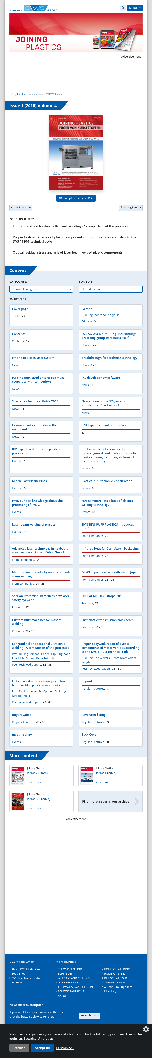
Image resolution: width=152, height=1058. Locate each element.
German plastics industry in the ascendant (34, 427)
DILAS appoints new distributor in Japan (110, 572)
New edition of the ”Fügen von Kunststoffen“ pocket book (103, 403)
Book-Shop (18, 973)
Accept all (42, 1048)
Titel (15, 316)
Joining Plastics (17, 94)
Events (16, 460)
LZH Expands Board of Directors (104, 425)
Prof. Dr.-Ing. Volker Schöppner (32, 691)
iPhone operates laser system (33, 358)
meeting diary (22, 734)
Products (18, 607)
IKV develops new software (101, 377)
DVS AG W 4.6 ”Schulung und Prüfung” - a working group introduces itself (110, 336)
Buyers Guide (21, 715)
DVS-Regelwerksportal (26, 978)
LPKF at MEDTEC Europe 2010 (103, 596)
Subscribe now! (90, 1015)
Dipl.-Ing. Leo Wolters (96, 658)
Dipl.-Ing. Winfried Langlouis (100, 315)
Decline (19, 1048)
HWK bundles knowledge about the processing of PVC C (37, 503)
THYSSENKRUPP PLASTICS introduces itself (108, 526)
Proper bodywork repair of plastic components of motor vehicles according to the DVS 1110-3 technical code (74, 239)
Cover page (20, 309)
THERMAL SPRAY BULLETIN (75, 987)
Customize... (65, 1048)
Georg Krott (119, 658)
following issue (130, 207)
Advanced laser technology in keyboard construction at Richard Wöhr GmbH (40, 550)
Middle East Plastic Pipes (29, 481)
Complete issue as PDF (78, 198)
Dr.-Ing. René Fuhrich (40, 658)
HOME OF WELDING (117, 969)
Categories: (18, 281)
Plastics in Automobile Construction (107, 481)
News (85, 345)
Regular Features (93, 688)
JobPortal (17, 982)
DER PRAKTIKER (68, 982)
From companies (93, 536)
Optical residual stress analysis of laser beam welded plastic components (68, 252)
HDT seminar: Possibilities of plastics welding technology (107, 503)
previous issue (22, 207)
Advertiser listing (93, 715)
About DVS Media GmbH (27, 969)
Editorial (87, 309)
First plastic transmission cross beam (108, 620)
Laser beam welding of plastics (33, 524)
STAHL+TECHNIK (115, 982)
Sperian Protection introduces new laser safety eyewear (40, 598)
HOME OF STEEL (114, 973)
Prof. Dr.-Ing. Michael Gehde (31, 654)
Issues (31, 94)
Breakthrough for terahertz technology (109, 358)
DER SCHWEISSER (115, 978)
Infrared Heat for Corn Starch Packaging (110, 548)
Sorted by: (87, 281)
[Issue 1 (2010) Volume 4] (76, 153)
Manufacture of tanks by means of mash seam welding (41, 574)
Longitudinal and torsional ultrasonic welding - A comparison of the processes (71, 226)
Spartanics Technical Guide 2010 (35, 401)
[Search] (123, 8)
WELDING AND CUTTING (74, 978)
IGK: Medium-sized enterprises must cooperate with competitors (38, 379)
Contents (18, 334)
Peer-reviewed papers (26, 664)
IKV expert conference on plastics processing (36, 451)
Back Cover (90, 734)
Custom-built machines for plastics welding (36, 622)
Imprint (87, 681)
